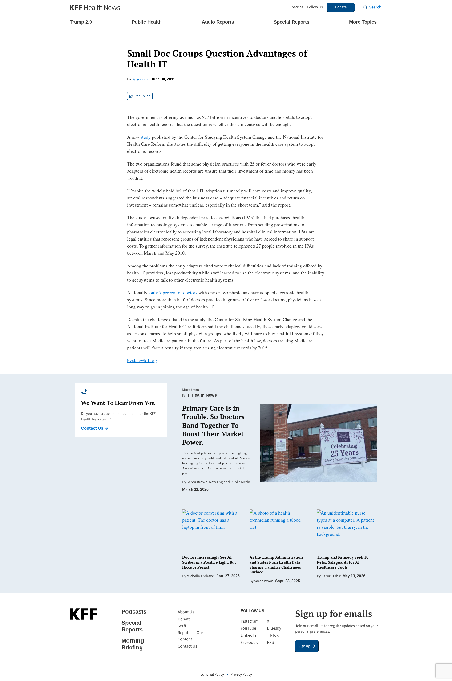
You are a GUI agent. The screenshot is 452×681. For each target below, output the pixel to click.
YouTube (248, 628)
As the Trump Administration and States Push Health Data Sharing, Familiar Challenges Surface (276, 564)
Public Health (147, 22)
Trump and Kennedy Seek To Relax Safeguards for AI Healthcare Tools (343, 562)
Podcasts (133, 611)
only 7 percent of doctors (173, 292)
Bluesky (274, 628)
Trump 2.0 (81, 22)
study (145, 137)
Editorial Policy (212, 674)
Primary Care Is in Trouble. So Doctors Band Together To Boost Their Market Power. (213, 425)
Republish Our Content (190, 636)
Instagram (250, 621)
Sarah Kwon (263, 581)
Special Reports (291, 22)
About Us (186, 612)
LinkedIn (248, 635)
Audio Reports (218, 22)
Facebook (249, 642)
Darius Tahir (331, 576)
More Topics (363, 22)
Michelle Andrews (201, 576)
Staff (182, 626)
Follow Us (315, 7)
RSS (270, 642)
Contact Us (92, 428)
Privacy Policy (241, 674)
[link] (140, 96)
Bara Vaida (140, 79)
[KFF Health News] (95, 7)
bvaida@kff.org (142, 360)
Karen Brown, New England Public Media (219, 482)
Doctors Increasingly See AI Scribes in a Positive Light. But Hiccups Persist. (209, 562)
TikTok (273, 635)
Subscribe (295, 7)
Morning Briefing (132, 644)
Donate (341, 7)
